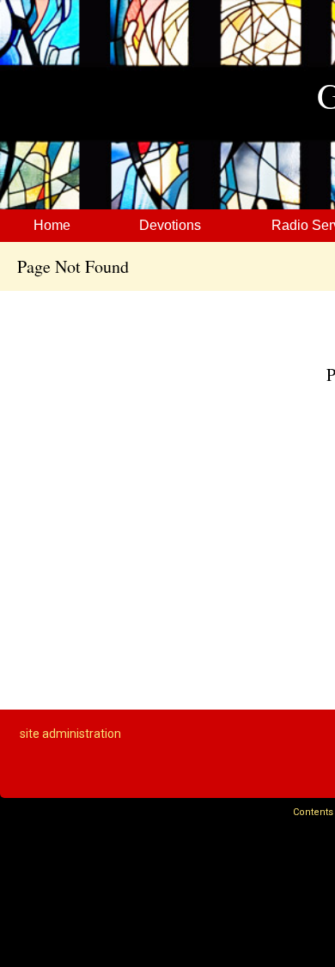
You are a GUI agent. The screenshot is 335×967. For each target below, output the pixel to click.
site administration (70, 733)
